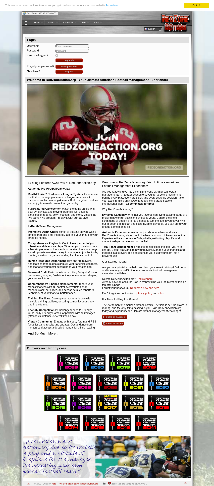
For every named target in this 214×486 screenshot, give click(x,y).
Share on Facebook (115, 317)
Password (33, 50)
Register (69, 71)
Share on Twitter (114, 323)
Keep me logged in (38, 55)
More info (112, 5)
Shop (95, 23)
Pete (53, 483)
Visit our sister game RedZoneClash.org (78, 483)
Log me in (69, 60)
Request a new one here (144, 288)
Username (33, 45)
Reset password (69, 66)
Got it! (196, 5)
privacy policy (144, 293)
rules (161, 293)
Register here (145, 279)
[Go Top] (28, 483)
